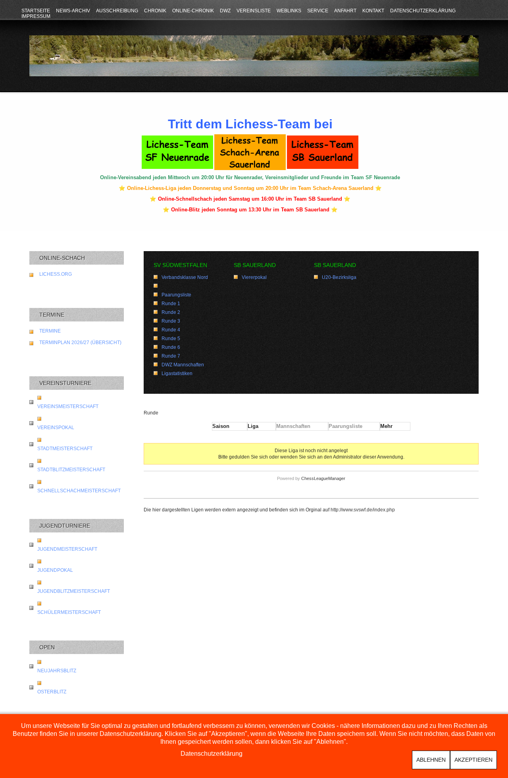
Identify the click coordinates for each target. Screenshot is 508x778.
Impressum (35, 16)
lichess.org (55, 274)
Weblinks (289, 11)
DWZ (225, 11)
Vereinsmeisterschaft (67, 406)
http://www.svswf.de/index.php (363, 510)
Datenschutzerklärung (423, 11)
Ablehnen (431, 760)
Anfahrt (345, 11)
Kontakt (373, 11)
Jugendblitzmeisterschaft (73, 591)
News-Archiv (73, 11)
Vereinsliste (254, 11)
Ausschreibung (117, 11)
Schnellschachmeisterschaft (79, 491)
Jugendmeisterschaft (67, 549)
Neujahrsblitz (56, 670)
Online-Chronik (193, 11)
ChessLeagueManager (323, 478)
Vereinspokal (55, 427)
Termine (50, 331)
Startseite (35, 11)
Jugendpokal (55, 570)
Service (317, 11)
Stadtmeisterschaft (64, 448)
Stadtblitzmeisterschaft (71, 469)
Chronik (155, 11)
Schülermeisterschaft (69, 612)
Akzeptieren (473, 760)
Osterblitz (51, 692)
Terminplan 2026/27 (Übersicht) (80, 342)
